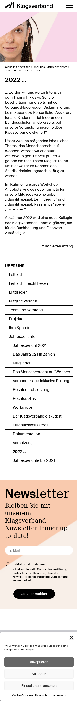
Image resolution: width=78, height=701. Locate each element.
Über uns (14, 265)
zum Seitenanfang (57, 246)
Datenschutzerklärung (52, 569)
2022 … (19, 451)
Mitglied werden (23, 301)
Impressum (59, 695)
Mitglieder (18, 292)
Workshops (23, 407)
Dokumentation (26, 434)
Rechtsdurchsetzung (31, 389)
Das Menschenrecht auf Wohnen (41, 372)
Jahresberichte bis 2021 (34, 460)
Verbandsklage (18, 107)
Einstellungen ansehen (39, 686)
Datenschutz (42, 695)
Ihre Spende (19, 327)
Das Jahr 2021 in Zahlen (34, 354)
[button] (71, 637)
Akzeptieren (39, 662)
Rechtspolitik (24, 398)
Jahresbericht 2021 (30, 345)
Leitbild (15, 274)
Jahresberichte (22, 336)
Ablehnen (39, 674)
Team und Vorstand (26, 310)
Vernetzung (23, 442)
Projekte (16, 318)
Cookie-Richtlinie (22, 695)
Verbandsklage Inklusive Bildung (41, 380)
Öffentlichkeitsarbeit (31, 425)
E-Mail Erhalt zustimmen (30, 564)
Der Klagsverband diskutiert (37, 416)
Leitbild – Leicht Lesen (28, 283)
